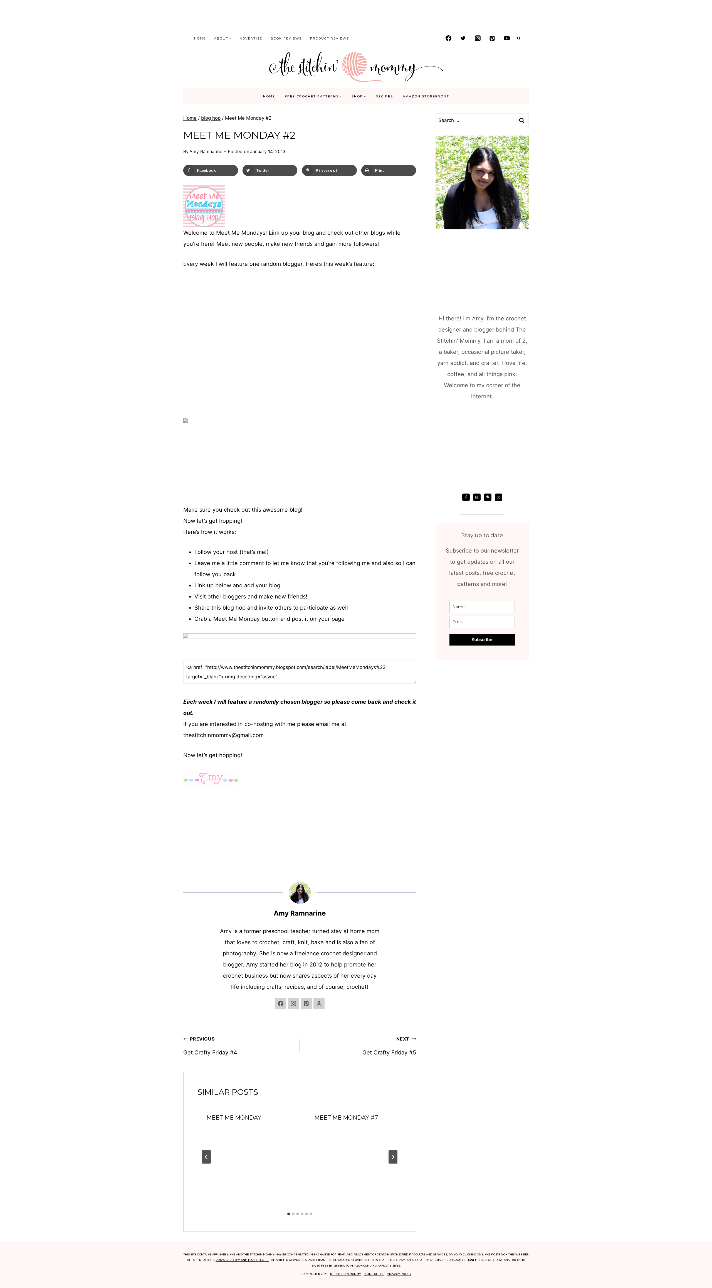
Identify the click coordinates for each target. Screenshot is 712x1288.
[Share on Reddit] (8, 666)
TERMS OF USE (374, 1274)
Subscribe (482, 639)
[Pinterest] (492, 38)
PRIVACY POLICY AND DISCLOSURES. (242, 1260)
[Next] (393, 1157)
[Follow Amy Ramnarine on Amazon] (319, 1003)
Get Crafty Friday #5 (389, 1046)
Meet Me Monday (233, 1117)
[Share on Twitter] (8, 621)
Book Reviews (286, 38)
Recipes (384, 96)
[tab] (288, 1214)
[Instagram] (477, 38)
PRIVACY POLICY (399, 1274)
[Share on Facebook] (8, 610)
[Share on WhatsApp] (8, 677)
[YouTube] (507, 38)
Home (200, 38)
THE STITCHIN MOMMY (345, 1274)
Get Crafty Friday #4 (210, 1046)
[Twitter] (463, 38)
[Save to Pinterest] (8, 633)
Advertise (251, 38)
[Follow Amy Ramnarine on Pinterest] (306, 1003)
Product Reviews (329, 38)
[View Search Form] (518, 38)
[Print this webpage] (8, 655)
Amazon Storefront (426, 96)
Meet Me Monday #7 (346, 1117)
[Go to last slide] (206, 1157)
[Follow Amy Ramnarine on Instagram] (293, 1003)
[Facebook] (448, 38)
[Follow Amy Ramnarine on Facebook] (280, 1003)
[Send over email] (8, 644)
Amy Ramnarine (205, 151)
